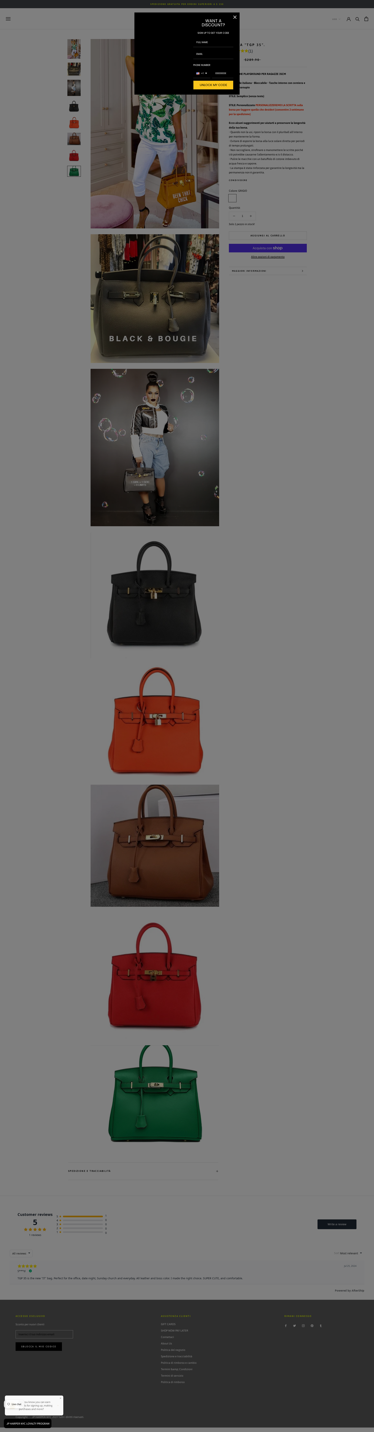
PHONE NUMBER (201, 65)
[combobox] (201, 73)
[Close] (235, 17)
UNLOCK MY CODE (213, 85)
